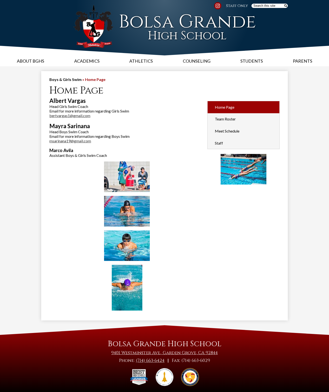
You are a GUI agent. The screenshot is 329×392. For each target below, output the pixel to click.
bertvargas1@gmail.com (69, 115)
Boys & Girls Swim (65, 79)
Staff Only (237, 5)
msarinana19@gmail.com (70, 141)
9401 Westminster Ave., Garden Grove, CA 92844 (164, 353)
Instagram (217, 5)
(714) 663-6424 (150, 361)
